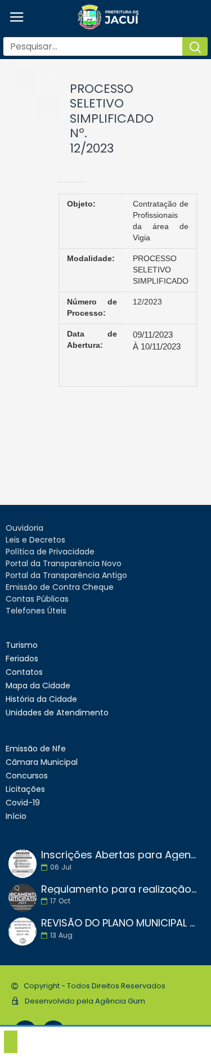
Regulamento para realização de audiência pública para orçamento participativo (119, 889)
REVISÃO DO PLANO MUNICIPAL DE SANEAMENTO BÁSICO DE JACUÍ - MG (119, 923)
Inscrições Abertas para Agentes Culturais (119, 855)
